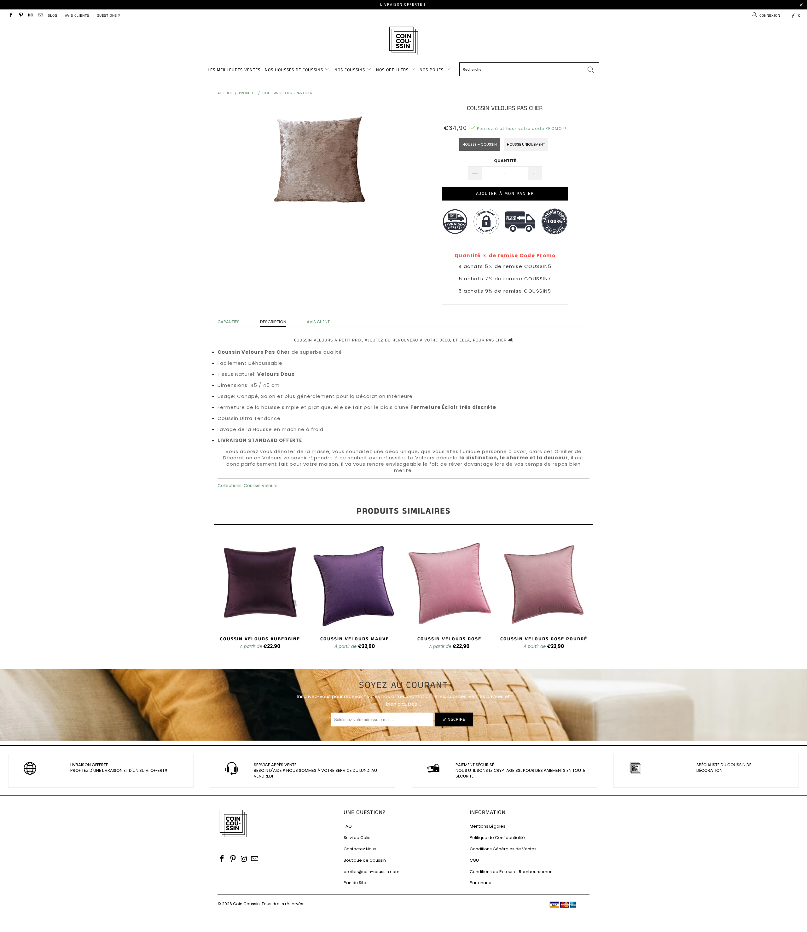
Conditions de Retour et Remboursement (512, 872)
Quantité (505, 161)
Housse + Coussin (479, 144)
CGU (474, 860)
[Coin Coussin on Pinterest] (20, 15)
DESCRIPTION (273, 322)
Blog (52, 15)
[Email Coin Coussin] (40, 15)
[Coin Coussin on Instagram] (30, 15)
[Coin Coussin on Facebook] (10, 15)
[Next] (583, 596)
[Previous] (223, 596)
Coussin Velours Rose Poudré (543, 583)
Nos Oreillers (392, 70)
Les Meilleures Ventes (234, 70)
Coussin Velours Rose (449, 583)
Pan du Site (355, 883)
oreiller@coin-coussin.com (371, 872)
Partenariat (481, 883)
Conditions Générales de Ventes (503, 849)
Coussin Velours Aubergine (260, 583)
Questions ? (108, 15)
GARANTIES (229, 322)
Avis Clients (77, 15)
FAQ (348, 826)
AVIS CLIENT (318, 322)
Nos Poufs (432, 70)
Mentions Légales (487, 826)
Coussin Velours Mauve (354, 583)
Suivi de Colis (357, 838)
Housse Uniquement (526, 144)
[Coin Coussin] (403, 41)
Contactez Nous (360, 849)
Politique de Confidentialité (497, 838)
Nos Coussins (349, 70)
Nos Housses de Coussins (294, 70)
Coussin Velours (260, 486)
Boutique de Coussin (365, 860)
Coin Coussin (246, 904)
